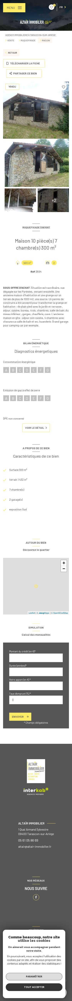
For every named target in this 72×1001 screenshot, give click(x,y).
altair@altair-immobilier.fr (34, 846)
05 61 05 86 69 (28, 840)
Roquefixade (28, 40)
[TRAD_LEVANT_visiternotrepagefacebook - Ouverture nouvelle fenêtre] (36, 897)
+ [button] (64, 563)
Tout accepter (34, 987)
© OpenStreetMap (59, 612)
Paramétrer (34, 976)
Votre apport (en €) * (20, 679)
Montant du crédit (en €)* (22, 651)
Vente (10, 40)
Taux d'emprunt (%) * (20, 693)
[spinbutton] (36, 700)
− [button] (64, 568)
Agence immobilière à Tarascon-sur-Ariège (30, 35)
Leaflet (32, 612)
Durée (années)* (17, 665)
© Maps (43, 612)
